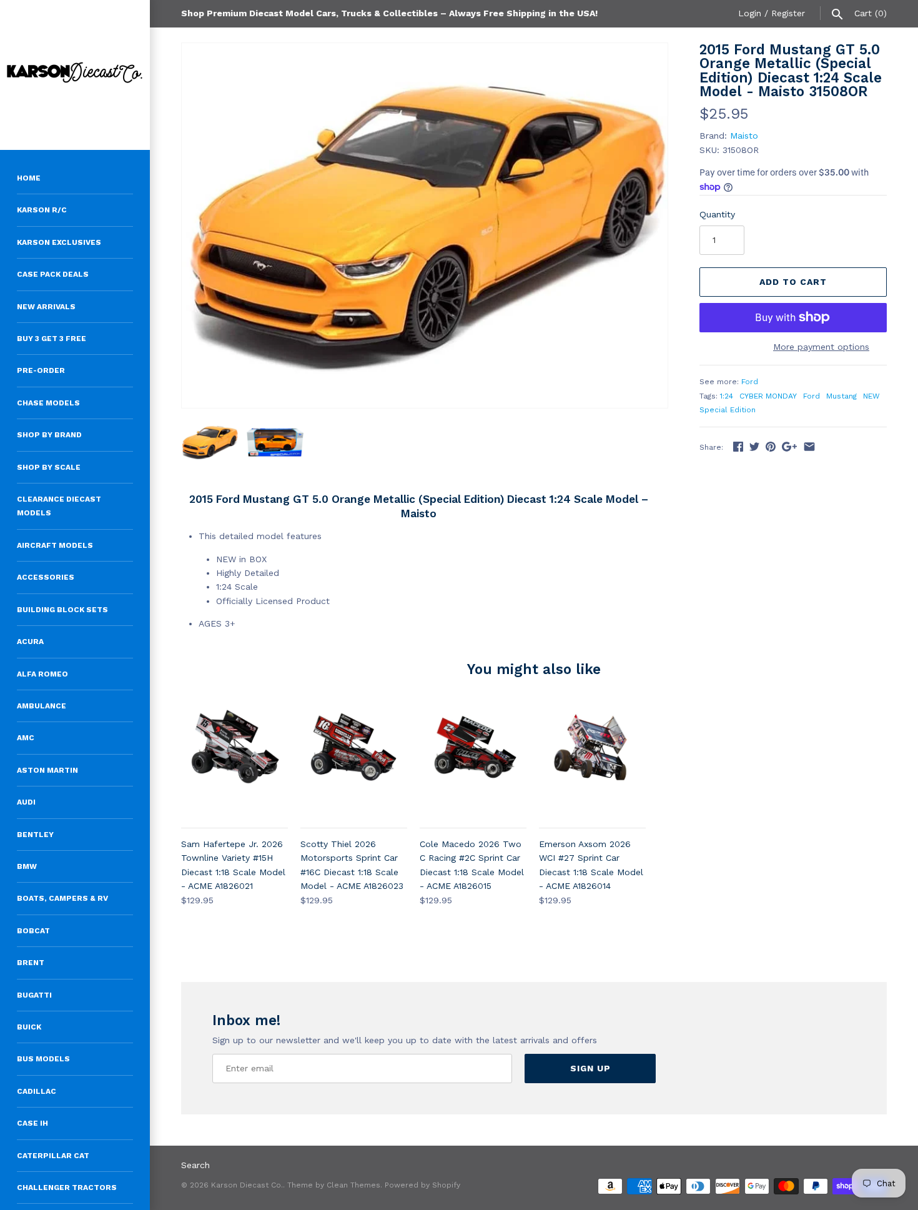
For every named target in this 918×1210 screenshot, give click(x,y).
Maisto (744, 136)
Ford (749, 381)
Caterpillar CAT (53, 1155)
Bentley (35, 834)
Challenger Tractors (67, 1187)
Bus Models (43, 1058)
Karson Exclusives (59, 242)
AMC (25, 737)
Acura (30, 641)
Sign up (590, 1068)
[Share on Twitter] (754, 447)
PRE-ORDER (41, 370)
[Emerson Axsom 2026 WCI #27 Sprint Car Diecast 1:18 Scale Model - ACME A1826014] (592, 760)
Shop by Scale (49, 467)
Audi (26, 802)
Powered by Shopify (422, 1185)
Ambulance (41, 706)
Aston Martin (47, 770)
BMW (27, 866)
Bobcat (33, 930)
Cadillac (36, 1091)
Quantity (717, 214)
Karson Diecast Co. (247, 1185)
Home (29, 178)
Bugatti (34, 995)
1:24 (726, 396)
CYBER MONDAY (768, 396)
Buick (29, 1027)
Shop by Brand (49, 434)
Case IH (32, 1123)
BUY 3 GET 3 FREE (51, 338)
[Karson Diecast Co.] (75, 75)
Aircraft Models (55, 545)
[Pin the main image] (771, 447)
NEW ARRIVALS (46, 306)
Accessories (45, 577)
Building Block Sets (62, 609)
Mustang (841, 396)
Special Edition (727, 409)
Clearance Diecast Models (59, 506)
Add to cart (793, 282)
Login (749, 13)
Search (195, 1165)
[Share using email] (809, 447)
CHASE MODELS (48, 403)
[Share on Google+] (789, 447)
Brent (30, 962)
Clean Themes (353, 1185)
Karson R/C (42, 210)
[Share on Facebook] (738, 447)
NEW (871, 396)
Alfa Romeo (42, 674)
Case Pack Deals (53, 274)
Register (788, 13)
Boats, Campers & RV (62, 898)
